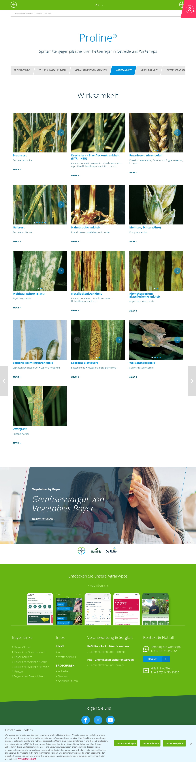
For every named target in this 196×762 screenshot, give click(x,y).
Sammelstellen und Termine (107, 652)
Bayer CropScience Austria (30, 662)
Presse (18, 671)
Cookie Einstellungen (126, 743)
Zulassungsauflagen (52, 70)
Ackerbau (64, 671)
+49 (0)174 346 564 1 (167, 651)
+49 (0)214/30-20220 (166, 672)
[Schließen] (191, 743)
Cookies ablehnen (150, 743)
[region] (98, 743)
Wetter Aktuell (67, 657)
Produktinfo (22, 70)
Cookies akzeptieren (174, 743)
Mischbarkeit (149, 70)
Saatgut (63, 676)
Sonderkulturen (68, 681)
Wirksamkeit (124, 70)
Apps (61, 652)
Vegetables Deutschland (29, 676)
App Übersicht (99, 585)
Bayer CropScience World (30, 652)
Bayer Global (22, 647)
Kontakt (152, 658)
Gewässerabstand (178, 70)
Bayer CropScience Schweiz (31, 667)
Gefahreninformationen (91, 70)
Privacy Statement (27, 758)
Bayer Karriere (23, 657)
